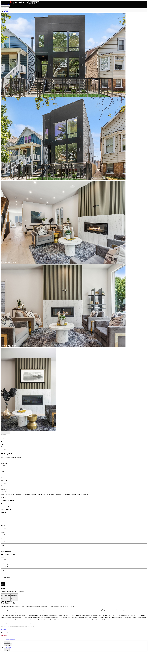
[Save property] (5, 432)
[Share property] (8, 432)
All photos (3, 434)
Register (7, 7)
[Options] (2, 432)
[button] (74, 55)
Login (2, 7)
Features (6, 11)
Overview (6, 10)
